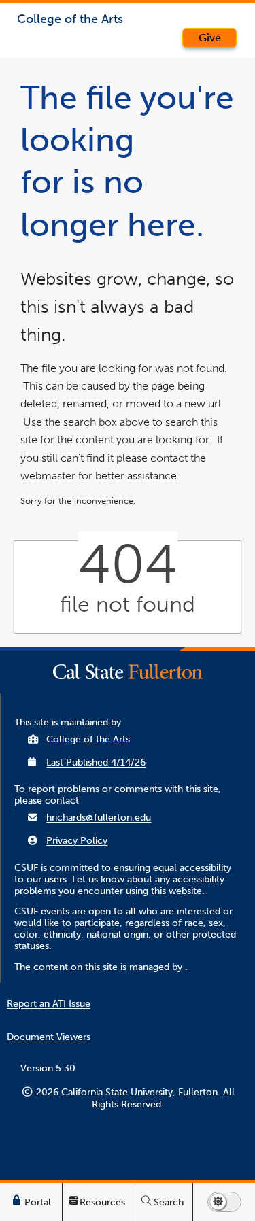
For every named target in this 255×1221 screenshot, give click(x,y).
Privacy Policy (76, 840)
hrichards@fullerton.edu (98, 817)
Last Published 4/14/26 (96, 762)
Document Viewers (48, 1037)
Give (210, 37)
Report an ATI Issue (48, 1004)
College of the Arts (88, 739)
